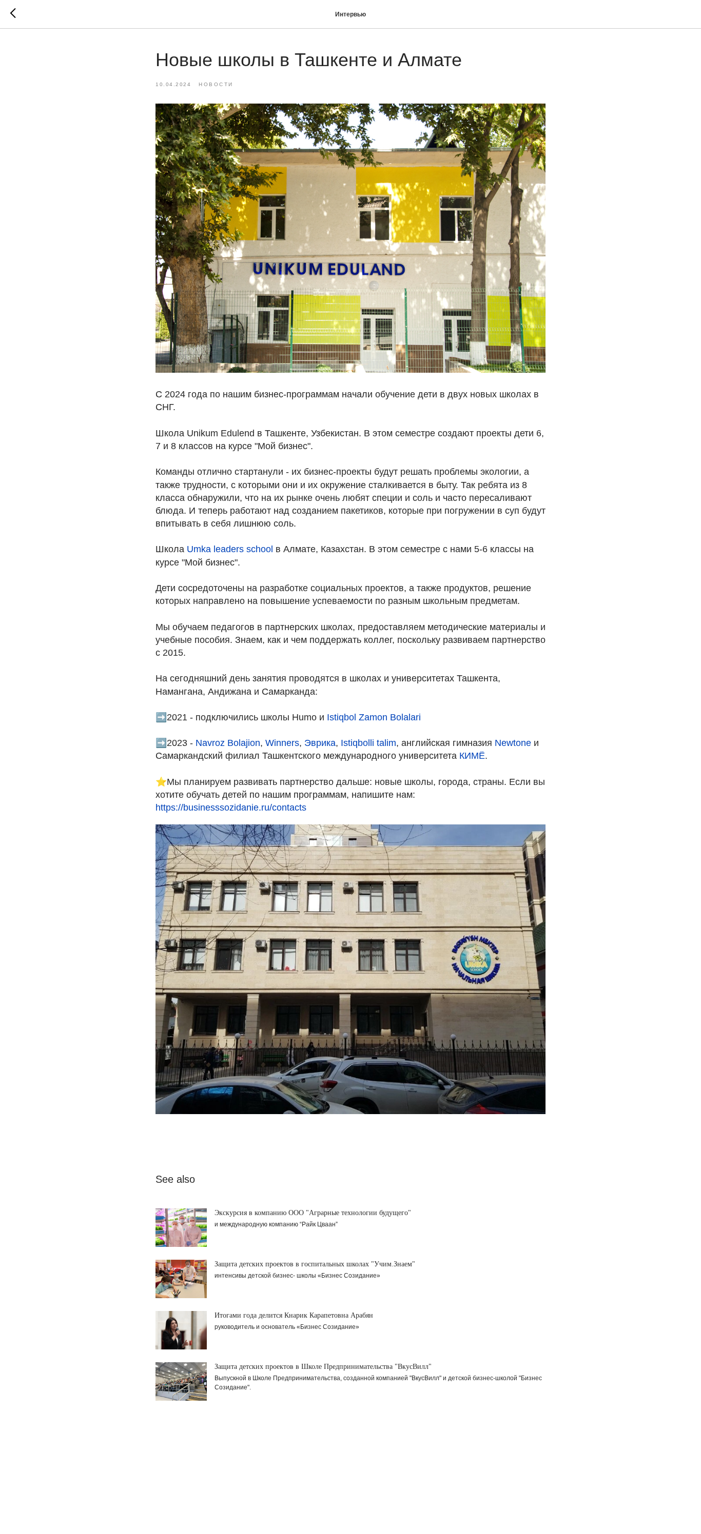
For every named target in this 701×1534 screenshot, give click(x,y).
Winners (282, 743)
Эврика (320, 743)
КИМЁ (472, 756)
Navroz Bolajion (228, 743)
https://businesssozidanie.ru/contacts (230, 807)
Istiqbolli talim (368, 743)
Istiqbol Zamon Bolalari (374, 717)
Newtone (513, 743)
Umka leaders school (230, 549)
